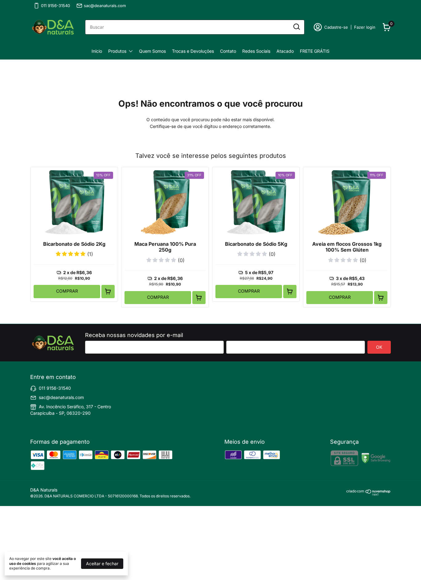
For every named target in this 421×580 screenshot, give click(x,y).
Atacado (285, 51)
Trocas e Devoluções (193, 51)
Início (97, 51)
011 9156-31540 (55, 5)
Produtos (117, 51)
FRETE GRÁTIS (314, 51)
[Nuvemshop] (368, 494)
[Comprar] (108, 291)
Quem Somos (152, 51)
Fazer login (364, 27)
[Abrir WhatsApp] (15, 564)
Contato (228, 51)
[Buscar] (296, 27)
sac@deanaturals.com (105, 5)
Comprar (67, 291)
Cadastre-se (336, 27)
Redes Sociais (256, 51)
